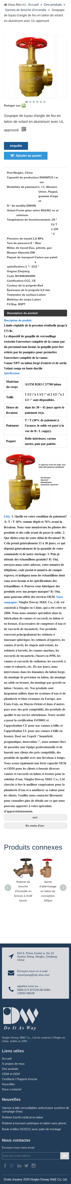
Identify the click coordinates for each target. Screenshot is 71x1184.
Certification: (15, 280)
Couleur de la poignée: (22, 285)
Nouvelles (8, 1084)
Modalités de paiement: (22, 186)
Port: (10, 172)
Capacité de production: (23, 177)
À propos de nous (13, 1063)
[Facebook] (5, 1165)
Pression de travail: (20, 238)
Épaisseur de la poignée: (23, 290)
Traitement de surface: (22, 294)
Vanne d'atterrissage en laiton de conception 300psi (47, 891)
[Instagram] (33, 1165)
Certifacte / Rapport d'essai (19, 1079)
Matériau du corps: (19, 299)
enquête (16, 145)
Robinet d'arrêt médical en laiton (22, 1117)
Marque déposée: (18, 252)
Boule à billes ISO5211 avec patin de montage (31, 1129)
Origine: (12, 271)
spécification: (16, 266)
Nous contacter (12, 1089)
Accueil (6, 1058)
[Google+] (12, 1165)
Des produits (10, 1068)
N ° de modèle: (17, 205)
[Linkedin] (19, 1165)
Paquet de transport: (21, 257)
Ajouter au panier (29, 155)
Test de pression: (18, 243)
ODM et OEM (11, 1074)
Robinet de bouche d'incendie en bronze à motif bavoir (23, 891)
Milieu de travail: (18, 247)
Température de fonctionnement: (29, 219)
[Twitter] (26, 1165)
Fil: (9, 304)
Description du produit (22, 313)
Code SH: (13, 276)
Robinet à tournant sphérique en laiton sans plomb (34, 1123)
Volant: (11, 210)
